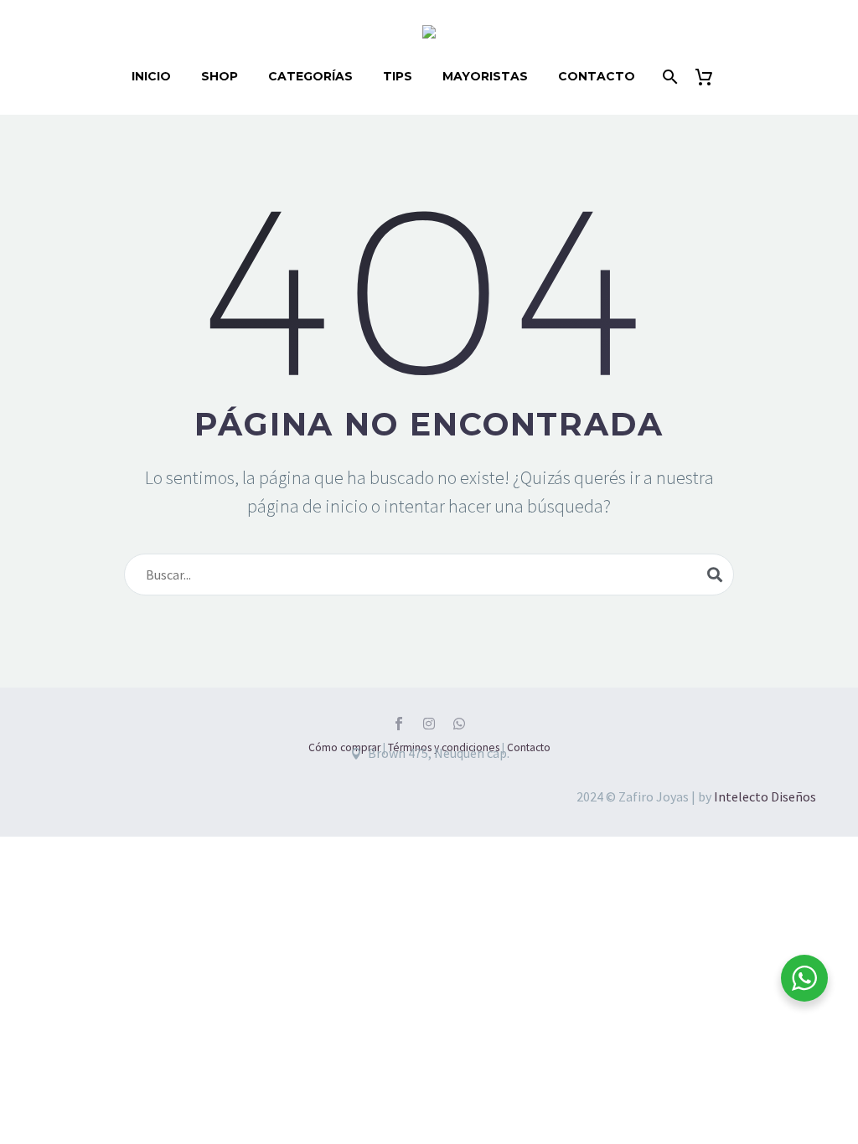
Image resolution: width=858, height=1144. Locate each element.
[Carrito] (710, 76)
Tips (397, 76)
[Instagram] (429, 723)
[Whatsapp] (459, 723)
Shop (219, 76)
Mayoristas (485, 76)
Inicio (151, 76)
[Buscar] (669, 76)
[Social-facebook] (399, 723)
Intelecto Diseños (765, 796)
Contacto (596, 76)
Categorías (310, 76)
